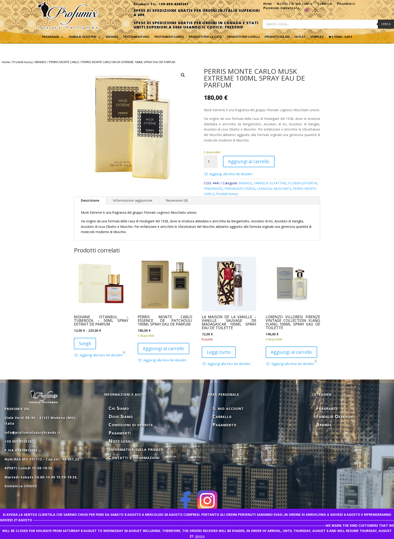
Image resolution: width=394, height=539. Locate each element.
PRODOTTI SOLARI (277, 36)
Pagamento (346, 4)
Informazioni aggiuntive (132, 200)
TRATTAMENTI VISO (136, 36)
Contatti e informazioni (134, 457)
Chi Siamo (119, 408)
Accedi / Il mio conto (294, 4)
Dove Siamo (121, 416)
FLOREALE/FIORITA (302, 183)
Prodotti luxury (23, 62)
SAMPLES (317, 36)
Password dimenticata (281, 9)
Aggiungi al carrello (249, 161)
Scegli (85, 343)
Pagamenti (120, 433)
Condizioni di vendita (131, 424)
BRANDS (41, 62)
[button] (183, 75)
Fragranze (327, 408)
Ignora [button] (200, 536)
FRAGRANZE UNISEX (239, 188)
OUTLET (300, 36)
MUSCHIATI (282, 188)
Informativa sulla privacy (136, 449)
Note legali (121, 441)
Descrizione (90, 200)
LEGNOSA (264, 188)
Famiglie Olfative (334, 416)
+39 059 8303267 (19, 441)
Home (267, 4)
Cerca (386, 24)
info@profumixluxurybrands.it (32, 432)
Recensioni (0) (177, 200)
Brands (112, 36)
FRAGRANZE (50, 36)
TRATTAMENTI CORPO (169, 36)
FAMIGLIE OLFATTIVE (82, 36)
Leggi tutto (219, 352)
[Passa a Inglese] (306, 11)
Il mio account (228, 408)
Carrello (324, 4)
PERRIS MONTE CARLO (64, 62)
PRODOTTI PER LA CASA (205, 36)
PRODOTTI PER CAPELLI (243, 36)
